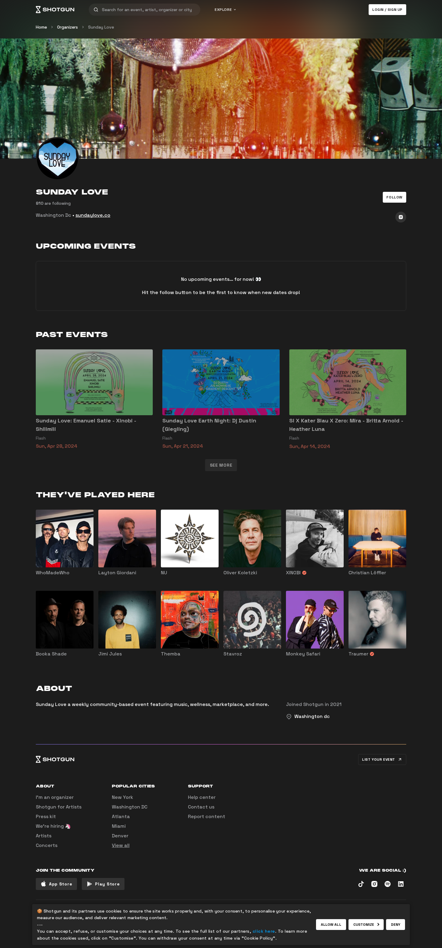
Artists (43, 836)
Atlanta (121, 816)
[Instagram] (400, 217)
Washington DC (129, 807)
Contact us (201, 807)
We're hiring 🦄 (53, 826)
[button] (394, 197)
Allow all (331, 924)
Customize (363, 924)
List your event (378, 759)
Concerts (46, 845)
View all (121, 845)
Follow (394, 197)
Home (41, 27)
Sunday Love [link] (101, 27)
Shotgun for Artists (58, 807)
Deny (395, 924)
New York (122, 797)
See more (221, 465)
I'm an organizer (55, 797)
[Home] (55, 9)
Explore (223, 9)
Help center (202, 797)
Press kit (46, 816)
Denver (120, 836)
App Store (60, 884)
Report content (206, 816)
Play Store (107, 884)
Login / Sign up (387, 9)
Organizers (67, 27)
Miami (119, 826)
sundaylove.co (92, 215)
